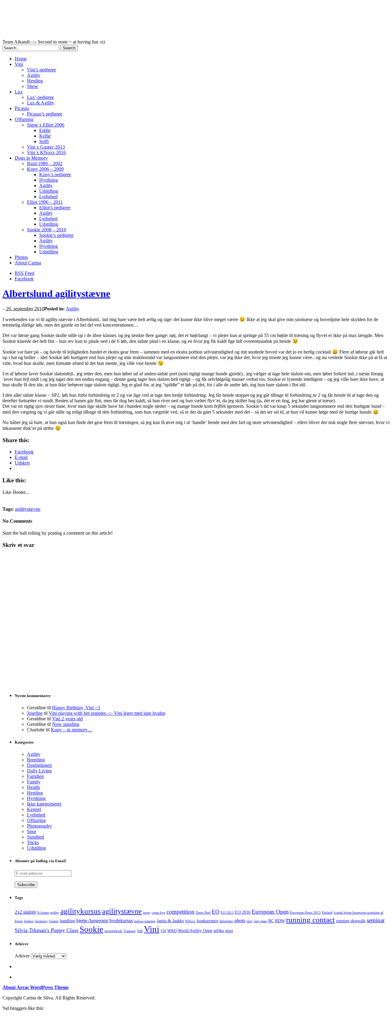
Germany (41, 921)
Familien (35, 776)
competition (180, 911)
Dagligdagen (39, 765)
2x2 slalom (25, 912)
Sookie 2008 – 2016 (46, 229)
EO (216, 911)
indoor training (145, 921)
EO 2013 (227, 912)
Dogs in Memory (31, 158)
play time (260, 921)
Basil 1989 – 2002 (44, 163)
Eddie (45, 130)
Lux (19, 91)
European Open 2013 (305, 912)
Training (129, 931)
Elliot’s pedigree (54, 207)
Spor (31, 831)
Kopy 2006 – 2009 (45, 169)
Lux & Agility (40, 102)
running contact (310, 920)
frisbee (28, 921)
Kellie (45, 135)
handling (67, 921)
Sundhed (35, 837)
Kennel (34, 809)
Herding (35, 80)
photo (239, 920)
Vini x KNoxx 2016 (46, 152)
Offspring (24, 119)
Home (21, 58)
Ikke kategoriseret (44, 803)
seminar (376, 920)
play (250, 921)
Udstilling (48, 191)
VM (163, 931)
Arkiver (22, 955)
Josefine (35, 713)
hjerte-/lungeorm (92, 920)
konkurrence (207, 921)
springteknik (113, 931)
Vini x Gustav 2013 (46, 147)
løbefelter (226, 921)
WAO (172, 930)
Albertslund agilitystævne (56, 293)
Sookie (91, 929)
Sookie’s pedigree (56, 235)
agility (54, 912)
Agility (33, 75)
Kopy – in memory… (71, 729)
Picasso (22, 108)
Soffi (44, 141)
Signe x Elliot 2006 (45, 124)
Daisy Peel (203, 912)
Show (32, 86)
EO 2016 (243, 912)
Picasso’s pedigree (44, 113)
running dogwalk (350, 921)
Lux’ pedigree (40, 97)
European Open (270, 911)
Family (33, 781)
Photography (39, 825)
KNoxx (190, 921)
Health (33, 787)
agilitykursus (80, 911)
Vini (19, 64)
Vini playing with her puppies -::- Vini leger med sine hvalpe (107, 713)
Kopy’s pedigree (55, 174)
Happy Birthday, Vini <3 (76, 707)
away (146, 912)
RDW (280, 921)
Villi (140, 931)
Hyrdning (48, 180)
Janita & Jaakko (170, 921)
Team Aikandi (152, 20)
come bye (158, 912)
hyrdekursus (121, 920)
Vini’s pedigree (41, 69)
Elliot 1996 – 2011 (45, 202)
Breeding (36, 759)
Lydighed (48, 196)
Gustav (54, 921)
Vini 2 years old (67, 718)
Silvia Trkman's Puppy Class (46, 930)
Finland (327, 912)
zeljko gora (223, 930)
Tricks (33, 842)
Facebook (24, 278)
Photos (21, 257)
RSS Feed (24, 273)
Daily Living (39, 770)
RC (271, 921)
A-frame (43, 912)
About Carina (28, 262)
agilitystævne (27, 509)
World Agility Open (195, 930)
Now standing (65, 724)
